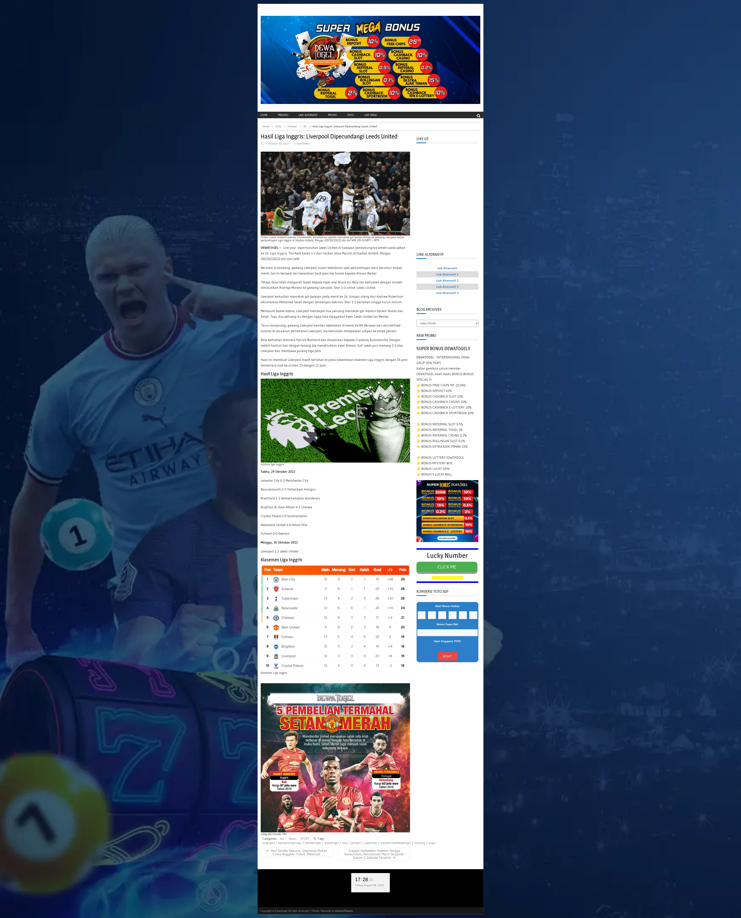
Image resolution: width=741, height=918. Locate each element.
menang (419, 843)
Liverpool (289, 248)
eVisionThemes (344, 911)
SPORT (305, 838)
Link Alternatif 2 (447, 280)
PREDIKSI (283, 115)
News (292, 838)
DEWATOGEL (269, 248)
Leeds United (366, 287)
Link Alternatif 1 (447, 274)
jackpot (356, 843)
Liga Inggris (278, 253)
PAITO (350, 115)
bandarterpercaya (289, 843)
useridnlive (303, 143)
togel (432, 843)
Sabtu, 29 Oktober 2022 (278, 472)
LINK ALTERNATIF (308, 115)
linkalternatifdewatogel (395, 843)
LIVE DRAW (371, 115)
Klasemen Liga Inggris (281, 559)
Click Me (447, 567)
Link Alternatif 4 (447, 293)
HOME (264, 115)
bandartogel (313, 843)
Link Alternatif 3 (447, 287)
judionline (371, 843)
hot (282, 838)
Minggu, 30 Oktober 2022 (279, 542)
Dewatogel (331, 843)
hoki (345, 843)
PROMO (332, 115)
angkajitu (269, 843)
